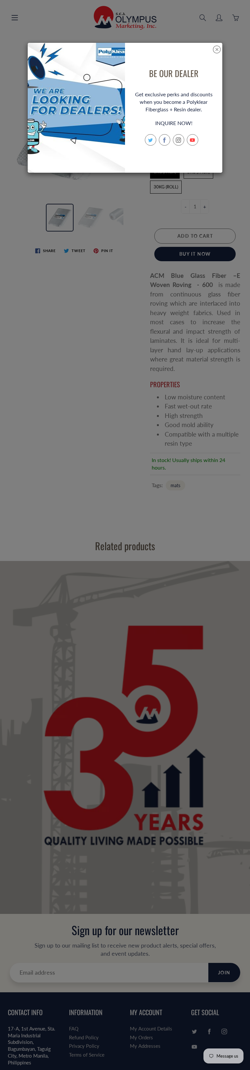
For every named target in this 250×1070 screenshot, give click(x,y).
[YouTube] (192, 140)
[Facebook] (164, 140)
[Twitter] (150, 140)
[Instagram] (178, 140)
